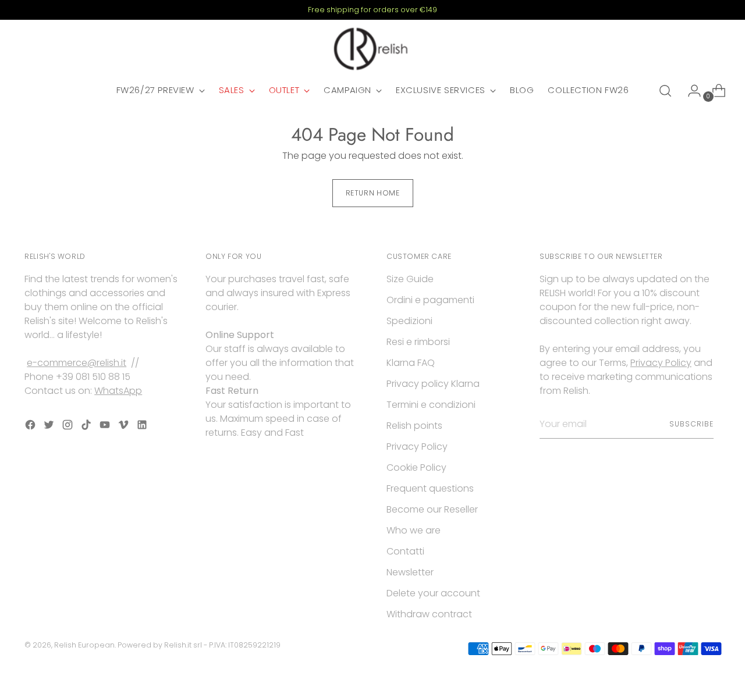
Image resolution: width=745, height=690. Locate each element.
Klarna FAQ (410, 362)
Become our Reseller (432, 509)
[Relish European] (372, 49)
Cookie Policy (416, 467)
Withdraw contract (429, 614)
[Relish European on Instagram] (69, 427)
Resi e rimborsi (418, 341)
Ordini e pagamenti (430, 300)
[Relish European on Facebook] (31, 427)
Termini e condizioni (431, 404)
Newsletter (410, 572)
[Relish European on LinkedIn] (143, 427)
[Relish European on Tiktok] (87, 427)
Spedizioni (409, 321)
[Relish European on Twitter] (50, 427)
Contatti (405, 551)
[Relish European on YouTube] (106, 427)
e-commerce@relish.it (76, 362)
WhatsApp (118, 390)
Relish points (414, 425)
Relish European (84, 645)
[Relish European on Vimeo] (125, 427)
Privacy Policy (417, 446)
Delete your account (433, 593)
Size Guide (410, 279)
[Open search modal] (665, 90)
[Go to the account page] (689, 90)
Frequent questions (430, 488)
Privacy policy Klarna (433, 383)
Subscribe (691, 424)
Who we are (413, 530)
